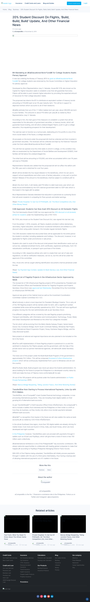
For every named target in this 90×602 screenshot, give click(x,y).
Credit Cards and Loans (33, 3)
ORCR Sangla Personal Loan (9, 581)
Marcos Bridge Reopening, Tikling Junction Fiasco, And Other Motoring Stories (46, 385)
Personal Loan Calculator (45, 558)
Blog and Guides (48, 3)
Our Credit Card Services (10, 558)
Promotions (24, 582)
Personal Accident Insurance (25, 566)
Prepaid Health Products (27, 574)
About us (75, 558)
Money (57, 567)
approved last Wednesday (42, 288)
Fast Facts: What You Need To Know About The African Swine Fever (15, 537)
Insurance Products (43, 570)
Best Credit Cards (8, 560)
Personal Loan (7, 570)
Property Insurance (25, 576)
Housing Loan (7, 575)
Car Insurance (24, 560)
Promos (57, 570)
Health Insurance (25, 572)
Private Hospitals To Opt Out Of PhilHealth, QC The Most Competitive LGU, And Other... (43, 537)
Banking (57, 560)
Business (41, 470)
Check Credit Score (74, 3)
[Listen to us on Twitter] (45, 596)
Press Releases (76, 560)
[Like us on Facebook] (38, 596)
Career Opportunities (78, 565)
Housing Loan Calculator (45, 560)
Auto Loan (6, 577)
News (49, 470)
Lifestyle (57, 565)
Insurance (19, 3)
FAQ (73, 567)
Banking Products (43, 568)
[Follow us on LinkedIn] (52, 596)
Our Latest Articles (60, 558)
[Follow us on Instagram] (41, 596)
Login (85, 3)
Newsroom (75, 562)
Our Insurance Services (27, 558)
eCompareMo (45, 491)
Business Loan (7, 573)
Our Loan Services (8, 568)
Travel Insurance (25, 569)
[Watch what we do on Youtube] (48, 596)
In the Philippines (18, 434)
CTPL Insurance (24, 562)
